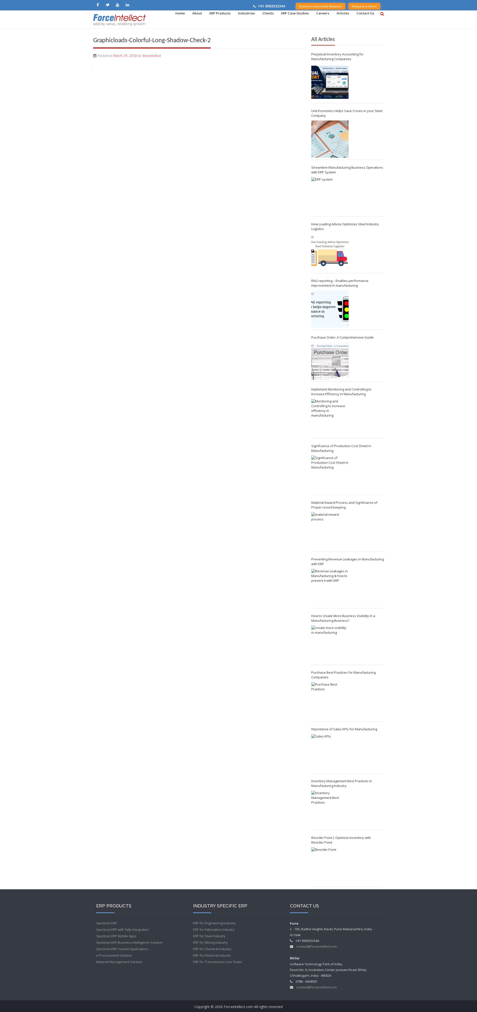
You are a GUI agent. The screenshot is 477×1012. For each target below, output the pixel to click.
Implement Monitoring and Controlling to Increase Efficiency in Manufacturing (341, 391)
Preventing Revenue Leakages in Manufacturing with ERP (347, 561)
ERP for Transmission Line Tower (217, 962)
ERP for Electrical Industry (212, 955)
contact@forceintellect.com (316, 946)
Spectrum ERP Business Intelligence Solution (129, 942)
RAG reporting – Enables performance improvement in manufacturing (339, 283)
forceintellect (151, 56)
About (197, 13)
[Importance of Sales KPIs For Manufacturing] (330, 752)
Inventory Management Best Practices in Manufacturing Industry (341, 783)
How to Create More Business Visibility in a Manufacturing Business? (343, 618)
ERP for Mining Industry (210, 942)
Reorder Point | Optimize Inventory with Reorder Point (341, 840)
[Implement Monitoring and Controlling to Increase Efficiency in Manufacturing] (330, 417)
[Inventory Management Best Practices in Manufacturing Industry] (330, 809)
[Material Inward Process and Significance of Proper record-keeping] (330, 530)
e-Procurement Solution (114, 955)
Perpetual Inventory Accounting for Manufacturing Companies (337, 56)
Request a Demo (364, 6)
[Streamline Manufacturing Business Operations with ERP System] (330, 195)
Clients (268, 13)
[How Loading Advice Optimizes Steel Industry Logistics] (330, 252)
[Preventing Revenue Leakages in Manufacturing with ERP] (330, 587)
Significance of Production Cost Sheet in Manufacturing (341, 448)
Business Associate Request (320, 6)
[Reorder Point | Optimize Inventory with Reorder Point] (330, 866)
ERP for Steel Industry (209, 936)
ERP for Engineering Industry (214, 923)
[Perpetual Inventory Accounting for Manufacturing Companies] (330, 82)
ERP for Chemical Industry (212, 949)
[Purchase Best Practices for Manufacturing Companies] (330, 700)
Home (180, 13)
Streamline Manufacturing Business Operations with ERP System (347, 169)
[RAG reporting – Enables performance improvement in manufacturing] (330, 309)
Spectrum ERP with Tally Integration (122, 929)
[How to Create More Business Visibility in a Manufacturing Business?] (330, 644)
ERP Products (220, 13)
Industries (246, 13)
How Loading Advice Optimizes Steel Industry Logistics (345, 226)
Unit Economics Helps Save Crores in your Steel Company (346, 113)
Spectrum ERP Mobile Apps (116, 936)
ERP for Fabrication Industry (214, 929)
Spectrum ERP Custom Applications (122, 949)
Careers (322, 13)
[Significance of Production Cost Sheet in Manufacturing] (330, 474)
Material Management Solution (119, 962)
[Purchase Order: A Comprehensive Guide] (330, 361)
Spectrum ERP (106, 923)
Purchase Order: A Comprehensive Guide (342, 337)
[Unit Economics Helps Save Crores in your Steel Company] (330, 139)
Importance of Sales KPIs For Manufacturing (344, 729)
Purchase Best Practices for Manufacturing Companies (343, 674)
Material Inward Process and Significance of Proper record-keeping (344, 504)
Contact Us (365, 13)
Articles (343, 13)
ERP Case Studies (295, 13)
